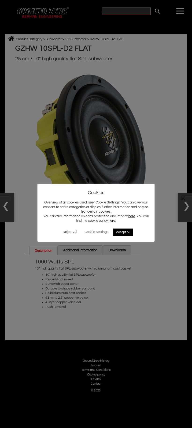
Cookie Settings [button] (96, 232)
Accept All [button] (123, 232)
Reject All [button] (70, 232)
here (131, 216)
